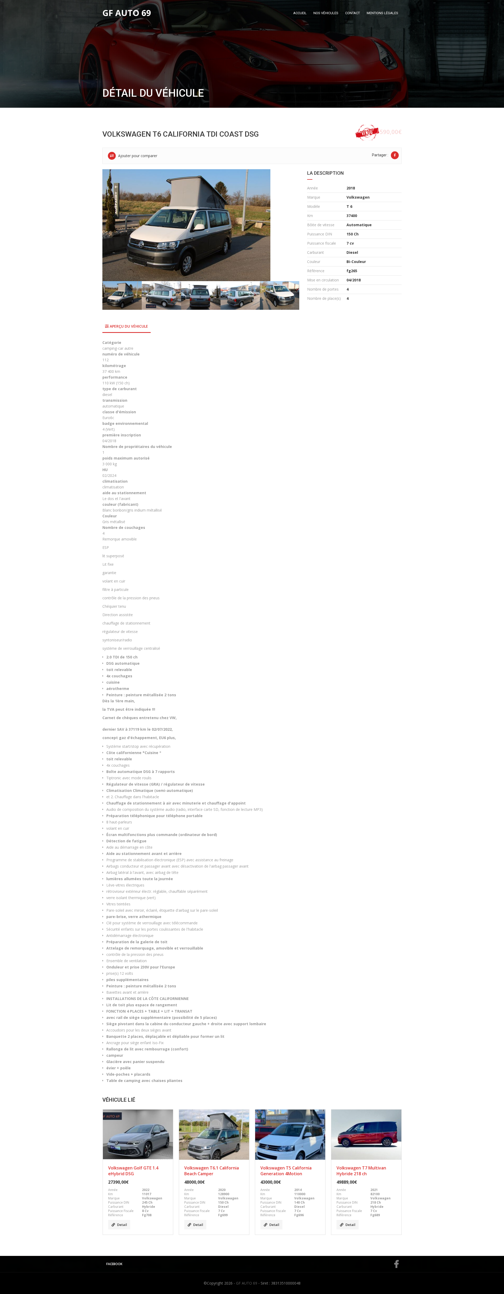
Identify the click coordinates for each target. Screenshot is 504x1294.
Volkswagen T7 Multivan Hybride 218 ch (361, 1171)
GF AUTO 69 (246, 1283)
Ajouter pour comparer (137, 155)
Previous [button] (113, 225)
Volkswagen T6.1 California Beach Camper (211, 1171)
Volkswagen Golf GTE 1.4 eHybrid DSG (133, 1171)
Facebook (114, 1264)
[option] (200, 225)
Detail (122, 1224)
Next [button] (288, 225)
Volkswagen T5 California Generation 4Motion (286, 1171)
